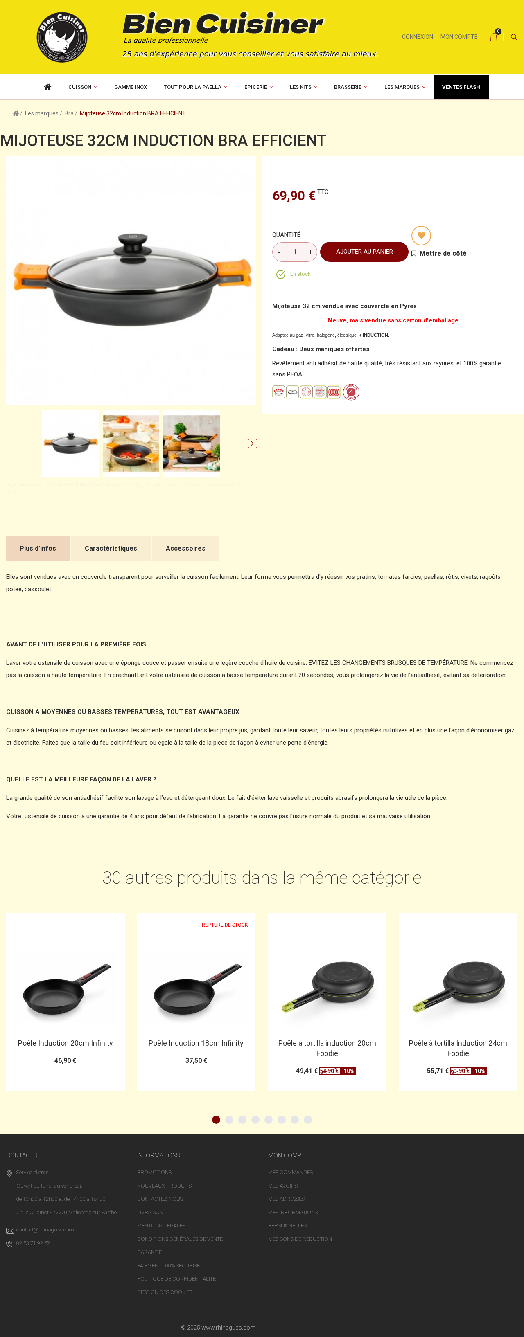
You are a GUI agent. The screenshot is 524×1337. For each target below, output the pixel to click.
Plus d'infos (38, 548)
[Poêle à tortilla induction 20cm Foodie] (196, 987)
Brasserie (347, 87)
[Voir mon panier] (493, 37)
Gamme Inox (130, 87)
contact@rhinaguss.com (45, 1230)
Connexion (417, 37)
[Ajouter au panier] (176, 923)
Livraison (150, 1212)
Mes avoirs (283, 1186)
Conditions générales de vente (180, 1239)
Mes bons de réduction (300, 1239)
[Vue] (85, 923)
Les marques (402, 87)
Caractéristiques (111, 548)
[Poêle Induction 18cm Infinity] (65, 987)
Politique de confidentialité (176, 1279)
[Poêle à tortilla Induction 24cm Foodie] (327, 987)
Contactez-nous (160, 1199)
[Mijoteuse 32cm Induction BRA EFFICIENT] (131, 443)
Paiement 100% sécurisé (168, 1266)
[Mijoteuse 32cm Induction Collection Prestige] (70, 443)
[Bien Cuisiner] (201, 36)
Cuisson (79, 87)
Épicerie (255, 87)
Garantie (149, 1252)
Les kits (301, 87)
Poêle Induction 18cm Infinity (65, 1043)
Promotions (154, 1172)
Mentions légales (161, 1225)
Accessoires (186, 548)
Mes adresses (286, 1199)
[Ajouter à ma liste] (421, 235)
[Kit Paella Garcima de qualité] (47, 86)
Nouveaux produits (164, 1186)
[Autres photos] (9, 443)
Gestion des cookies (164, 1292)
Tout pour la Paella (192, 87)
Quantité (286, 235)
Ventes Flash (461, 87)
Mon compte (459, 37)
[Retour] (15, 113)
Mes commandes (290, 1172)
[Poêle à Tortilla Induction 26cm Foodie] (458, 982)
